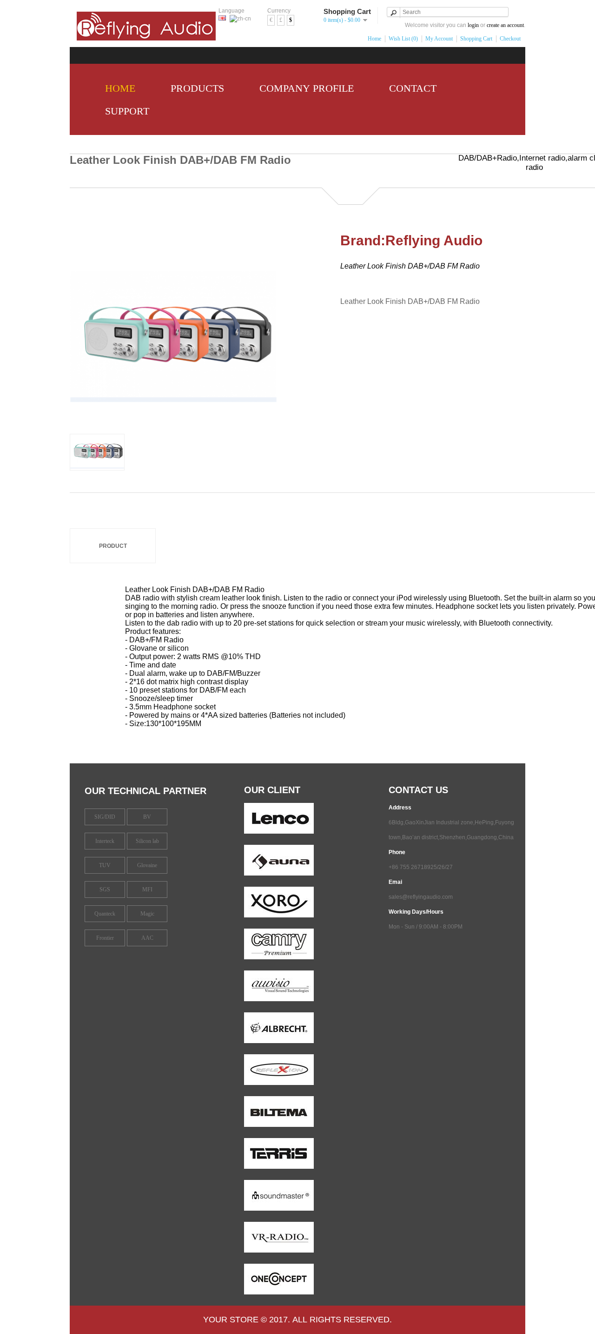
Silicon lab (147, 841)
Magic (147, 913)
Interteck (104, 841)
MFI (147, 889)
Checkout (510, 38)
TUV (105, 865)
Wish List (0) (403, 38)
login (473, 25)
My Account (439, 38)
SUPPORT (124, 111)
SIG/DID (104, 817)
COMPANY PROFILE (304, 88)
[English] (222, 17)
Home (374, 38)
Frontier (105, 938)
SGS (104, 889)
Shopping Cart (476, 38)
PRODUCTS (194, 88)
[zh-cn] (240, 19)
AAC (147, 938)
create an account (505, 25)
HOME (117, 88)
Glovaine (147, 865)
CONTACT (409, 88)
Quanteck (104, 913)
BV (147, 817)
